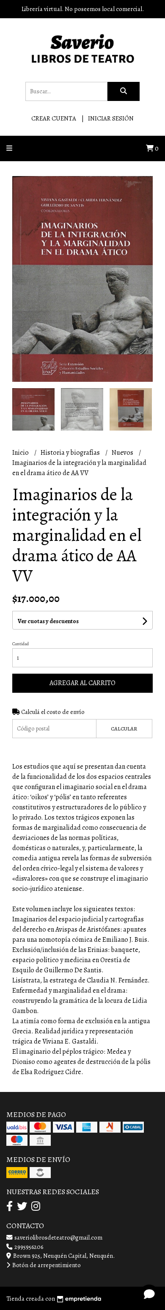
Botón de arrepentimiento (46, 1265)
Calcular (124, 728)
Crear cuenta (53, 118)
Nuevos (123, 452)
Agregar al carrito (83, 683)
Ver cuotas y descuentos (48, 621)
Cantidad (20, 644)
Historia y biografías (71, 452)
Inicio (21, 452)
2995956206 (28, 1247)
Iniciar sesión (111, 118)
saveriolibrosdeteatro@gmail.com (57, 1237)
